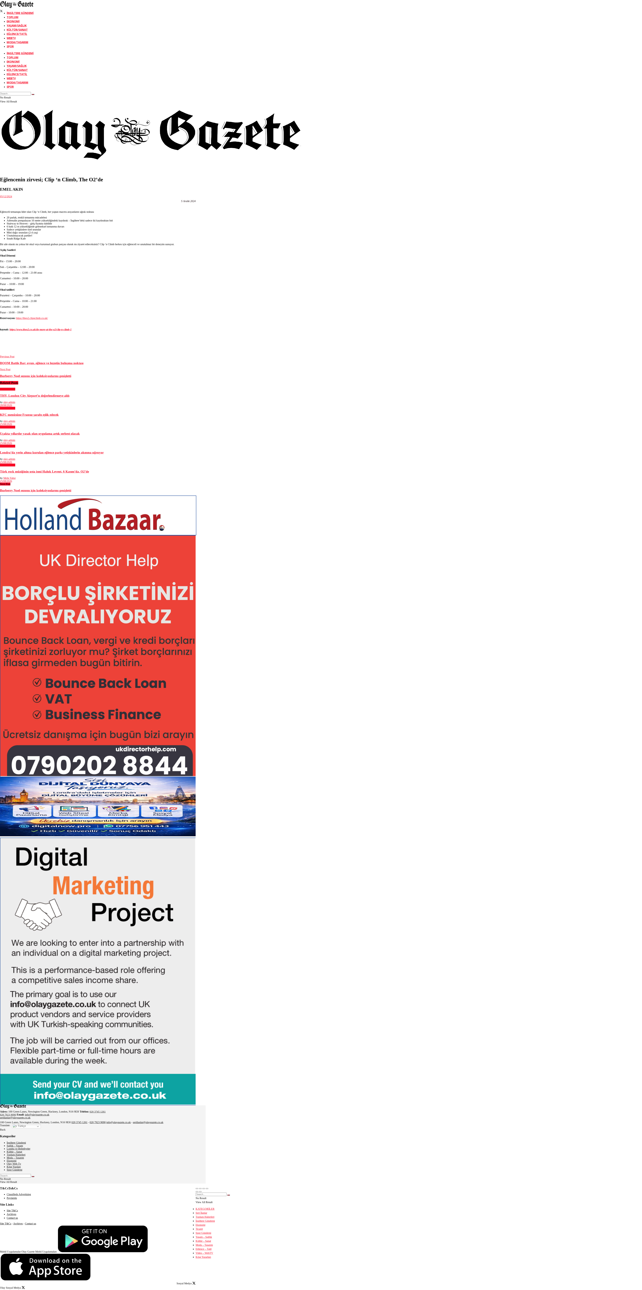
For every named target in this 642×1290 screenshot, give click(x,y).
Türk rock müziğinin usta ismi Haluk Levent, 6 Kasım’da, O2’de (44, 471)
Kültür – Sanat (14, 1151)
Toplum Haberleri (16, 1154)
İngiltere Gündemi (16, 1142)
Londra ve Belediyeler (18, 1148)
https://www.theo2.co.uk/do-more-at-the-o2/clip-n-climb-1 (41, 329)
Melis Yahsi (9, 478)
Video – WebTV (204, 1253)
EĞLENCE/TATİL (17, 34)
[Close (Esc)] (197, 1188)
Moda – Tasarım (15, 1157)
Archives (11, 1214)
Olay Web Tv (14, 1163)
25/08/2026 (6, 424)
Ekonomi (11, 1160)
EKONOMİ (13, 21)
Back (3, 1129)
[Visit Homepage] (16, 7)
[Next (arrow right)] (200, 1191)
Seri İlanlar (201, 1212)
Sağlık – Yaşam (15, 1145)
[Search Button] (33, 94)
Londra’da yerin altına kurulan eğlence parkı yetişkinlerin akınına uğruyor (52, 452)
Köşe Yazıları (14, 1166)
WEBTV (11, 38)
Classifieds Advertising (19, 1194)
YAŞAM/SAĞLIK (17, 25)
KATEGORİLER (205, 1208)
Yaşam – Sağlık (204, 1237)
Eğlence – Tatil (203, 1249)
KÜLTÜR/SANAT (17, 30)
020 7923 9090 (8, 1114)
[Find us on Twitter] (1, 11)
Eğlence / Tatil (7, 389)
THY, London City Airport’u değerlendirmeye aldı (34, 395)
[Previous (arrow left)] (197, 1191)
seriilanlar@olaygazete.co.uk (15, 1117)
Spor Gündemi (14, 1169)
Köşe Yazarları (203, 1257)
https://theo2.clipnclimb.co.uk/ (32, 318)
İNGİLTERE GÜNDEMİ (20, 13)
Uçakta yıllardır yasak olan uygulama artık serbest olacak (40, 433)
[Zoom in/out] (207, 1188)
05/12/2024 (6, 196)
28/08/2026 (6, 405)
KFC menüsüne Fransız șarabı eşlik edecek (29, 414)
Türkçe (21, 1126)
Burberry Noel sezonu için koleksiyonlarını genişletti (35, 490)
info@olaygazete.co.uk (37, 1114)
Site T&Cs (12, 1210)
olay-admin (9, 402)
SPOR (10, 46)
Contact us (12, 1217)
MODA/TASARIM (17, 42)
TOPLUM (12, 17)
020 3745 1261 (98, 1111)
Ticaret (199, 1228)
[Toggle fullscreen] (203, 1188)
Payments (12, 1198)
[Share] (200, 1188)
